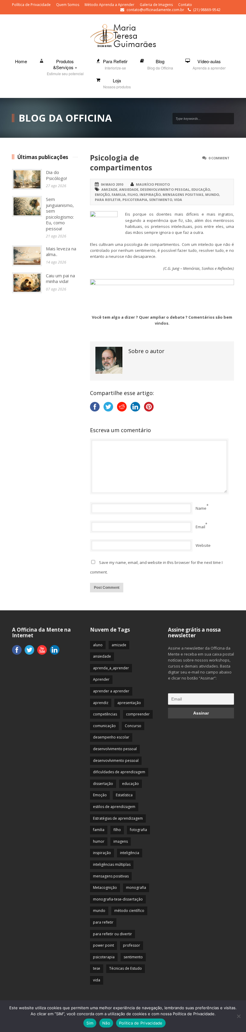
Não (106, 1023)
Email (200, 526)
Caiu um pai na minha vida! (60, 279)
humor (98, 841)
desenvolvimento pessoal (165, 189)
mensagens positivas (183, 194)
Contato (185, 4)
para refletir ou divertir (112, 933)
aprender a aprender (111, 691)
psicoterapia (134, 199)
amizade (109, 189)
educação (200, 189)
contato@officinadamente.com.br (155, 9)
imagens (120, 841)
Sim (89, 1023)
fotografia (138, 829)
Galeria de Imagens (156, 4)
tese (96, 968)
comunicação (104, 725)
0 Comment (219, 158)
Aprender (101, 679)
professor (131, 945)
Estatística (124, 795)
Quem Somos (67, 4)
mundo (212, 194)
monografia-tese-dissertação (118, 899)
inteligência (129, 852)
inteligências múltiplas (111, 864)
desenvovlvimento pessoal (116, 760)
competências (105, 714)
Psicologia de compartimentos (121, 162)
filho (133, 194)
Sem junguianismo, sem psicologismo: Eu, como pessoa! (60, 213)
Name (201, 508)
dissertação (103, 783)
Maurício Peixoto (153, 184)
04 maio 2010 (112, 184)
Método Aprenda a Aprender (109, 4)
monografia (136, 887)
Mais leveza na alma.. (61, 252)
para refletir (108, 199)
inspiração (150, 194)
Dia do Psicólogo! (56, 175)
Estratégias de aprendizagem (118, 818)
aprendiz (100, 702)
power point (103, 945)
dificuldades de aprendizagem (119, 771)
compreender (138, 714)
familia (119, 194)
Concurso (133, 725)
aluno (98, 644)
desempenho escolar (111, 737)
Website (203, 545)
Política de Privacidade (31, 4)
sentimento (160, 199)
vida (178, 199)
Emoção (102, 194)
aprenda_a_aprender (111, 668)
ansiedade (128, 189)
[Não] (239, 1016)
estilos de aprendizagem (114, 806)
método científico (129, 910)
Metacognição (105, 887)
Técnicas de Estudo (125, 968)
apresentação (129, 702)
